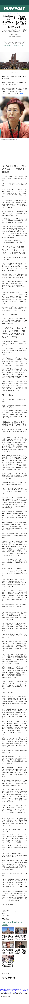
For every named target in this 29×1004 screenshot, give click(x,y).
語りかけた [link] (22, 93)
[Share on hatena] (19, 42)
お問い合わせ (6, 992)
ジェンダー (16, 13)
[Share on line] (16, 42)
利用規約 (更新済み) (10, 989)
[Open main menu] (2, 3)
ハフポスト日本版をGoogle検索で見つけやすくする (13, 45)
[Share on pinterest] (12, 42)
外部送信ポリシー (5, 990)
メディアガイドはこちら (16, 992)
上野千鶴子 (20, 922)
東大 (20, 13)
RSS (1, 989)
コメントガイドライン (16, 990)
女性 (12, 13)
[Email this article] (23, 42)
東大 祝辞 (5, 924)
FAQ (3, 989)
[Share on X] (9, 42)
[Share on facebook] (5, 42)
